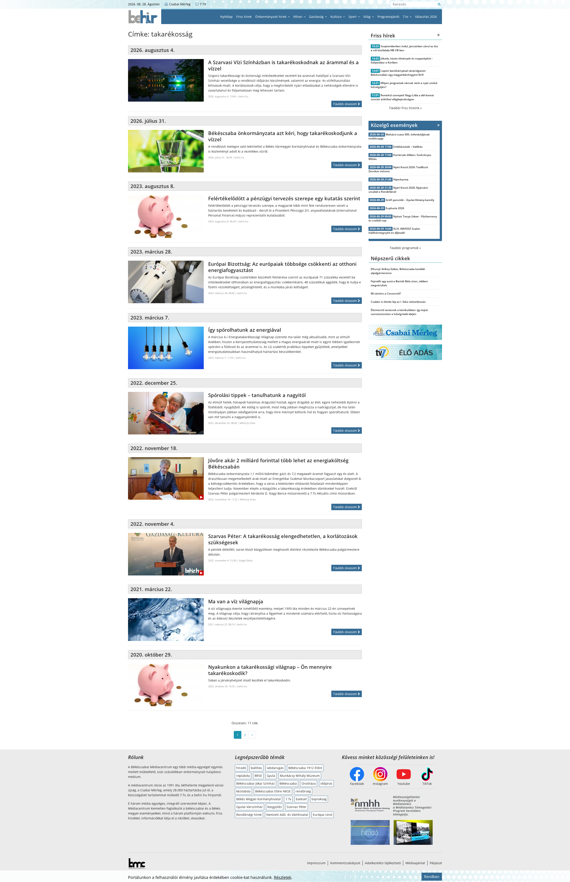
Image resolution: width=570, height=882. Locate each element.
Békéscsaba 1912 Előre (305, 768)
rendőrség (303, 791)
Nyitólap (226, 16)
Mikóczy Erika (247, 423)
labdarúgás (275, 768)
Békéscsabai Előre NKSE (273, 791)
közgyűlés (274, 807)
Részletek (282, 877)
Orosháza (308, 783)
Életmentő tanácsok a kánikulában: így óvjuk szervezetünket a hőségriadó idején (399, 312)
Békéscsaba (288, 783)
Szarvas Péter (297, 807)
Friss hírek (244, 16)
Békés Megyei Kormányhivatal (258, 799)
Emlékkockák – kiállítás (408, 147)
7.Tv (288, 799)
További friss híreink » (405, 108)
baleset (301, 799)
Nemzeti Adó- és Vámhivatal (287, 814)
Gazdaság (316, 16)
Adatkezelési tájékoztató (383, 863)
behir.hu (243, 96)
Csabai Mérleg (179, 4)
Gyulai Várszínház (249, 807)
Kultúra (336, 16)
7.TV (202, 4)
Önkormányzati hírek (271, 16)
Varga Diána (245, 560)
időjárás (326, 783)
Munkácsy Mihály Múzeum (300, 776)
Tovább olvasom (345, 104)
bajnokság (319, 799)
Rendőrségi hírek (249, 814)
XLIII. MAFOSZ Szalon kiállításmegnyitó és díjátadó (394, 231)
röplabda (243, 776)
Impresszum (316, 863)
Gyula (271, 776)
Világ (367, 16)
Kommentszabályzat (345, 863)
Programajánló (388, 16)
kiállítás (256, 768)
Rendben (431, 876)
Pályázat (436, 863)
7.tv (406, 16)
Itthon (298, 16)
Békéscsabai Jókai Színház (255, 783)
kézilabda (243, 791)
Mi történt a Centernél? (386, 293)
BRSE (258, 776)
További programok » (405, 248)
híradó (241, 768)
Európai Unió (322, 814)
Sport (352, 16)
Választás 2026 (426, 16)
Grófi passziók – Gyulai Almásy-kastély (410, 200)
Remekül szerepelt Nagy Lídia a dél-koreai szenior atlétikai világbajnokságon (402, 97)
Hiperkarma (400, 179)
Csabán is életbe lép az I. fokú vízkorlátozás (398, 302)
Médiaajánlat (415, 863)
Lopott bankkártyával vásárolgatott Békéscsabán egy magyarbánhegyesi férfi (398, 73)
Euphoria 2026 (395, 208)
